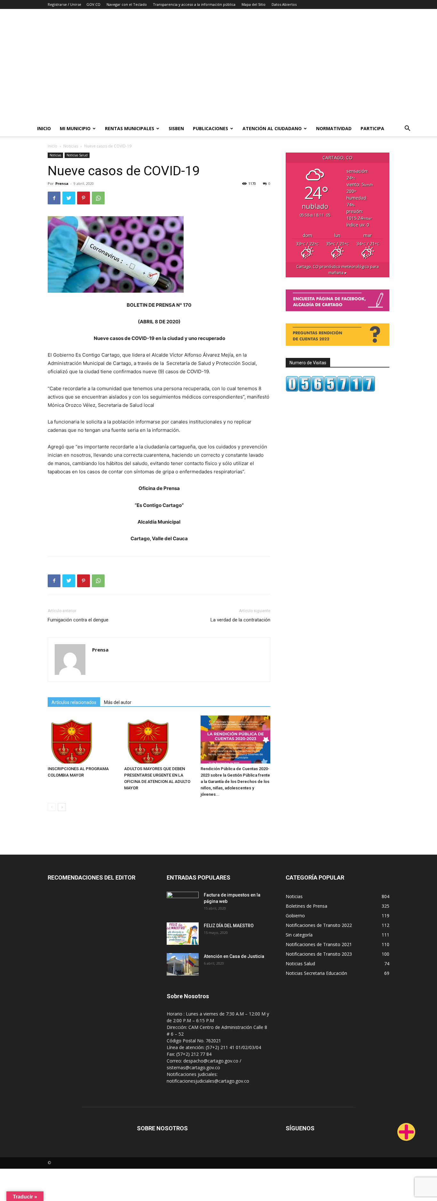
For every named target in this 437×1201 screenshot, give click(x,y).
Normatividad (334, 128)
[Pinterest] (83, 198)
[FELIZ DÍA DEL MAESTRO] (183, 933)
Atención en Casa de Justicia (234, 956)
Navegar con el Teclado (127, 4)
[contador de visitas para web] (330, 390)
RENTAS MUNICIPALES (129, 128)
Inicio (44, 128)
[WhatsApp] (98, 198)
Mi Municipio (75, 128)
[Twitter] (68, 198)
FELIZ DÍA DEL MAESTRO (229, 925)
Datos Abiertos (284, 4)
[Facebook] (54, 198)
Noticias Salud (77, 155)
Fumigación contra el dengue (78, 620)
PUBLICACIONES (210, 128)
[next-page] (62, 807)
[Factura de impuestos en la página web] (183, 903)
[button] (407, 129)
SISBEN (176, 128)
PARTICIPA (372, 128)
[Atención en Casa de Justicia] (183, 964)
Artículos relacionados (74, 702)
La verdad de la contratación (240, 620)
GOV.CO (93, 4)
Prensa (61, 183)
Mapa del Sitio (254, 4)
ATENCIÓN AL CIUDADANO (272, 128)
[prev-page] (52, 807)
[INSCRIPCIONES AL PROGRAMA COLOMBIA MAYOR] (82, 739)
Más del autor (117, 702)
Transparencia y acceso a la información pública (194, 4)
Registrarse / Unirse (64, 4)
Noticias (70, 146)
